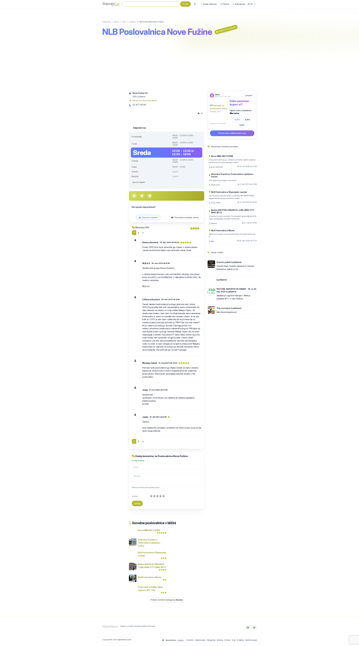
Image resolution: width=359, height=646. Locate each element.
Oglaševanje (200, 640)
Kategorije (211, 640)
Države (227, 640)
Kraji (233, 640)
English (181, 640)
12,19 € (237, 120)
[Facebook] (247, 627)
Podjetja (240, 640)
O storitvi (190, 640)
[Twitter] (254, 627)
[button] (251, 4)
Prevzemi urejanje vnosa (186, 217)
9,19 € (242, 125)
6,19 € (247, 120)
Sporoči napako (138, 182)
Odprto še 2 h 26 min (227, 29)
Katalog (220, 640)
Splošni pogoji (251, 640)
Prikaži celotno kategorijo (166, 600)
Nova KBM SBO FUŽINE (149, 530)
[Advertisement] (179, 64)
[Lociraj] (194, 4)
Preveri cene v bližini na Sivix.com (232, 133)
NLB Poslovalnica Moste (149, 577)
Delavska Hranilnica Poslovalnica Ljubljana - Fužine (149, 542)
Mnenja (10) (142, 227)
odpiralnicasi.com (124, 640)
